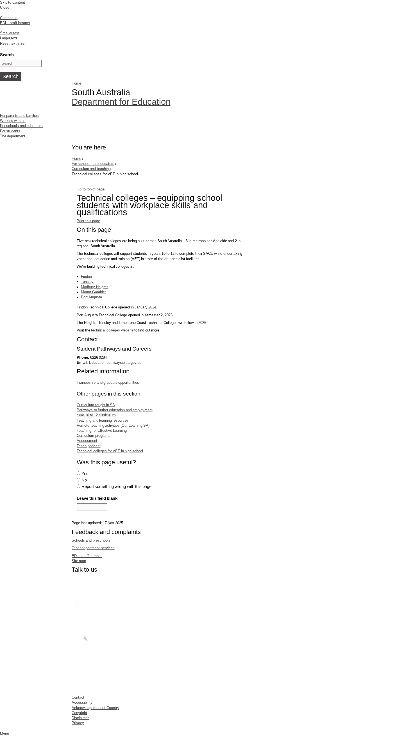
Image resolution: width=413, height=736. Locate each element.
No (84, 480)
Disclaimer (80, 718)
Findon (86, 276)
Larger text (8, 38)
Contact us (8, 18)
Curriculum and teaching (91, 169)
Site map (79, 561)
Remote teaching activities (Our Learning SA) (113, 425)
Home (76, 83)
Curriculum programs (93, 435)
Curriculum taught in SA (96, 405)
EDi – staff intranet (15, 23)
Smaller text (9, 33)
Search (7, 54)
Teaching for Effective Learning (102, 430)
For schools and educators (21, 126)
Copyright (79, 713)
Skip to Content (12, 2)
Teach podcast (88, 446)
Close (4, 7)
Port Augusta (91, 297)
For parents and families (19, 115)
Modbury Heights (94, 287)
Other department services (93, 548)
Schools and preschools (91, 540)
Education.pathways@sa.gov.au (115, 362)
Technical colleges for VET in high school (110, 451)
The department (12, 136)
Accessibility (82, 702)
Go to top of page (90, 189)
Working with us (13, 121)
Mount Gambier (93, 292)
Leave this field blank (97, 498)
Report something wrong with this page (116, 486)
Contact (78, 697)
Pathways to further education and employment (115, 410)
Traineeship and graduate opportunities (108, 382)
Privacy (78, 723)
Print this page (88, 221)
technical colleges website (112, 330)
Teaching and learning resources (103, 420)
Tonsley (87, 282)
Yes (84, 473)
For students (10, 131)
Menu (4, 733)
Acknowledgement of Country (95, 708)
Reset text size (12, 43)
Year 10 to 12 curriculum (96, 415)
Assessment (87, 441)
